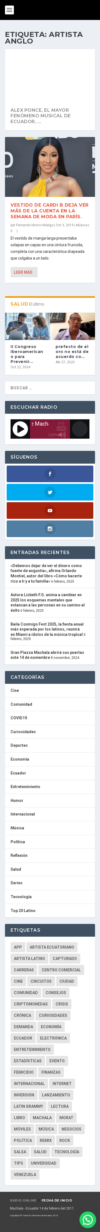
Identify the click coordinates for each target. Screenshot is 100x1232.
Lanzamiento (56, 1095)
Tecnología (21, 897)
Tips (18, 1163)
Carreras (24, 970)
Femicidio (24, 1072)
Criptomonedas (31, 1004)
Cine (15, 690)
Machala (42, 1118)
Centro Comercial (61, 970)
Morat (66, 1118)
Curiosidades (23, 732)
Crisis (62, 1004)
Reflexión (19, 855)
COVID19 (19, 718)
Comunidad (21, 704)
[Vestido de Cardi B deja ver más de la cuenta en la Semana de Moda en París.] (50, 167)
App (18, 947)
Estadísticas (28, 1061)
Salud (16, 869)
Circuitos (41, 981)
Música (82, 225)
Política (18, 842)
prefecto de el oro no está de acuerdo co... (72, 351)
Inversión (24, 1095)
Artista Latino (29, 958)
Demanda (23, 1027)
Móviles (22, 1129)
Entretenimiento (25, 786)
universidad (43, 1163)
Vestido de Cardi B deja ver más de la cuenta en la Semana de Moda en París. (50, 210)
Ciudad (66, 981)
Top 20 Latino (23, 910)
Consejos (56, 992)
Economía (20, 759)
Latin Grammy (28, 1106)
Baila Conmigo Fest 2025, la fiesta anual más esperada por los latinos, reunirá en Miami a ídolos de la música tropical (47, 629)
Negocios (71, 1129)
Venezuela (25, 1174)
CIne (18, 981)
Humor (17, 800)
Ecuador (18, 773)
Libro (19, 1118)
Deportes (19, 745)
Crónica (22, 1015)
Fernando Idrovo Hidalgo (34, 225)
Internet (62, 1083)
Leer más (23, 272)
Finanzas (51, 1072)
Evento (57, 1061)
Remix (46, 1140)
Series (16, 883)
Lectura (60, 1106)
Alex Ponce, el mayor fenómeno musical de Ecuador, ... (41, 116)
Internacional (23, 814)
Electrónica (53, 1038)
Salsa (20, 1152)
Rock (64, 1140)
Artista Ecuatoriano (52, 947)
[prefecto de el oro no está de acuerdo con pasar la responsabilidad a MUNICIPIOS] (72, 326)
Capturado (65, 958)
